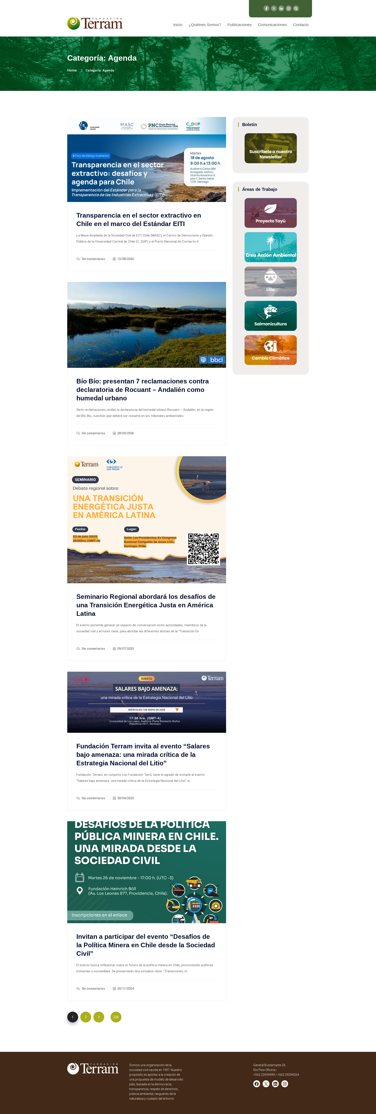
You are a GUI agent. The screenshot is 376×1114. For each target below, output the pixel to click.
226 (116, 1017)
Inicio (177, 25)
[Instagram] (289, 8)
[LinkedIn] (281, 8)
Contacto (301, 25)
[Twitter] (274, 8)
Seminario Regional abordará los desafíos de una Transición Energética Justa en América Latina (146, 605)
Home (72, 70)
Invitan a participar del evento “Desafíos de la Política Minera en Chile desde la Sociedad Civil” (145, 945)
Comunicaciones (272, 25)
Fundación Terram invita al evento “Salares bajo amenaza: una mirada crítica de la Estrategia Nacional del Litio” (143, 755)
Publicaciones (239, 25)
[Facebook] (266, 8)
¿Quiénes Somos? (205, 25)
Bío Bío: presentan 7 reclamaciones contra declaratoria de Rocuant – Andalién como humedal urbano (142, 390)
